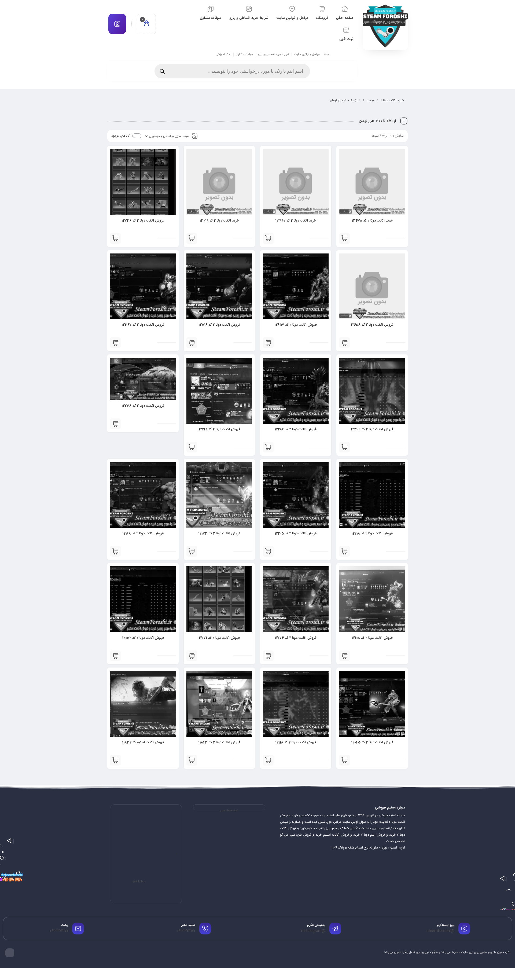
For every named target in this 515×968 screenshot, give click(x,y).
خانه (326, 54)
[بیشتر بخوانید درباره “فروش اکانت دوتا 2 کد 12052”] (115, 655)
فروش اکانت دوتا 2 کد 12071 (219, 638)
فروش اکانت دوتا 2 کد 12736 (143, 221)
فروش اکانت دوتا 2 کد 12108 (372, 638)
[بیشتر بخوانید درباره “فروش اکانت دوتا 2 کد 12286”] (268, 447)
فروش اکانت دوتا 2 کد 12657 (295, 325)
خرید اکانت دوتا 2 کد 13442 (295, 221)
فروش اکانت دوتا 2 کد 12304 (372, 429)
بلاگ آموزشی (223, 54)
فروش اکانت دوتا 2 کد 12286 (296, 429)
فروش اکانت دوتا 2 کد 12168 (143, 533)
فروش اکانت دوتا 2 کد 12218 (372, 533)
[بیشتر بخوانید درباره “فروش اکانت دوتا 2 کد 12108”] (344, 655)
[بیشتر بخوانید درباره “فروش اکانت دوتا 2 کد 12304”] (344, 447)
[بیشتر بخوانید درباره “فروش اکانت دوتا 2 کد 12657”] (268, 342)
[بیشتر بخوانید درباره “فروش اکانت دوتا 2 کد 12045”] (344, 760)
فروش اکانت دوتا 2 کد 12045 (372, 742)
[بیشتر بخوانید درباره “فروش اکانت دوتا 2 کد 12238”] (115, 423)
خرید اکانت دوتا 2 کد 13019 (219, 221)
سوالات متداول (244, 54)
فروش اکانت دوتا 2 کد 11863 (219, 742)
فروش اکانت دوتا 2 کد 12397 (143, 325)
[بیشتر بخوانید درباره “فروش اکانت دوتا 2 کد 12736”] (115, 238)
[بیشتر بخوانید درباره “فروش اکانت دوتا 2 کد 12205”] (268, 551)
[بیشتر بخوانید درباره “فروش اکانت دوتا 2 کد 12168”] (115, 551)
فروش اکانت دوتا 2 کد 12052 (143, 638)
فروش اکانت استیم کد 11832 (143, 742)
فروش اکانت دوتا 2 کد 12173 (219, 533)
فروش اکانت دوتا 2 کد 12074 (296, 638)
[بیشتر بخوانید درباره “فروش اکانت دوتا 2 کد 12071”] (191, 655)
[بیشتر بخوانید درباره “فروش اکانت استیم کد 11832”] (115, 760)
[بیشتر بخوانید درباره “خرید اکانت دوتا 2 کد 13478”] (344, 238)
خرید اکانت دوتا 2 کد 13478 (372, 221)
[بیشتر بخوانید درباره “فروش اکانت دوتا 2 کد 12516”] (191, 342)
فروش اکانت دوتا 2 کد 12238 (143, 406)
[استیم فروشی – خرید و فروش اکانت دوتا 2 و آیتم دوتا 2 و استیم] (385, 26)
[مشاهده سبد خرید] (146, 24)
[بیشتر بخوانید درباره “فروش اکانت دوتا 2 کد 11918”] (268, 760)
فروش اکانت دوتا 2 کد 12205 (296, 533)
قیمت (370, 100)
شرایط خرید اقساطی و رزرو (273, 54)
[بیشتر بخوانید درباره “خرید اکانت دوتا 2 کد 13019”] (191, 238)
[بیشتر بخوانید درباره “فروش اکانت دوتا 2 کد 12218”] (344, 551)
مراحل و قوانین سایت (307, 54)
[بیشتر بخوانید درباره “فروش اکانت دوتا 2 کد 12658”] (344, 342)
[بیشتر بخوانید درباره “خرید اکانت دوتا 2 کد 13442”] (268, 238)
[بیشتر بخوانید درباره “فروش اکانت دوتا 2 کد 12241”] (191, 447)
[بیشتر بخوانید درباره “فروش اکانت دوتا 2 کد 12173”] (191, 551)
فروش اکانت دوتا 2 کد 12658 (372, 325)
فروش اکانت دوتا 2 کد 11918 (295, 742)
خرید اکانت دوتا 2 (392, 100)
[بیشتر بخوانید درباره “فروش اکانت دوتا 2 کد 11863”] (191, 760)
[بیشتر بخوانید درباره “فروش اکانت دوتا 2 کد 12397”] (115, 342)
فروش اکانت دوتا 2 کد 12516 (219, 325)
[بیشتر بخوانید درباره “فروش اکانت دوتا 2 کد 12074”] (268, 655)
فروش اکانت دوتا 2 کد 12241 (219, 429)
